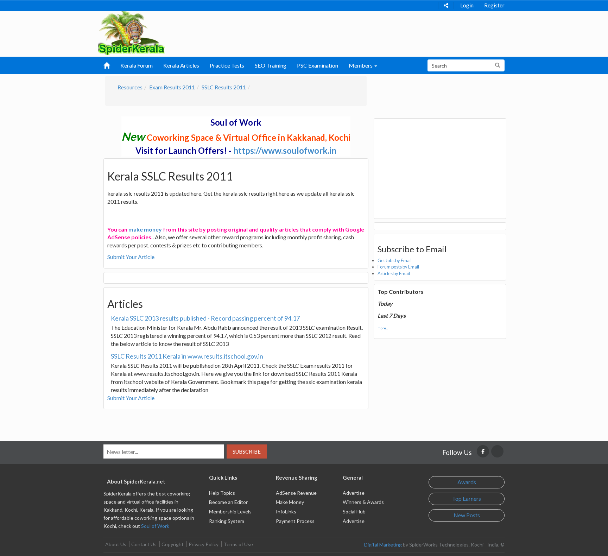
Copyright (173, 544)
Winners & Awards (363, 502)
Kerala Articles (181, 65)
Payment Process (295, 521)
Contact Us (144, 544)
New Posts (467, 515)
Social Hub (354, 511)
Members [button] (361, 65)
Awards (466, 482)
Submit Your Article (130, 256)
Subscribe (247, 451)
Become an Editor (228, 502)
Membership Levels (230, 511)
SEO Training (270, 65)
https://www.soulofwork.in (284, 150)
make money (145, 229)
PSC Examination (317, 65)
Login (467, 5)
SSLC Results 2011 (224, 87)
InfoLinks (286, 511)
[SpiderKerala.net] (131, 32)
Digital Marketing (383, 545)
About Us (115, 544)
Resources (130, 87)
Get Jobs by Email (395, 260)
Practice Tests (227, 65)
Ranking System (226, 521)
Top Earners (466, 498)
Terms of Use (238, 544)
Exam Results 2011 (172, 87)
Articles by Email (394, 273)
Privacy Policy (203, 544)
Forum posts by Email (398, 267)
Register (494, 5)
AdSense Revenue (296, 493)
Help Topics (222, 493)
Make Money (290, 502)
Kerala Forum (136, 65)
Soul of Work (155, 526)
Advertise (354, 493)
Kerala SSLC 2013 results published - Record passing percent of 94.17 (205, 318)
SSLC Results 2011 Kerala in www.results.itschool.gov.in (187, 356)
